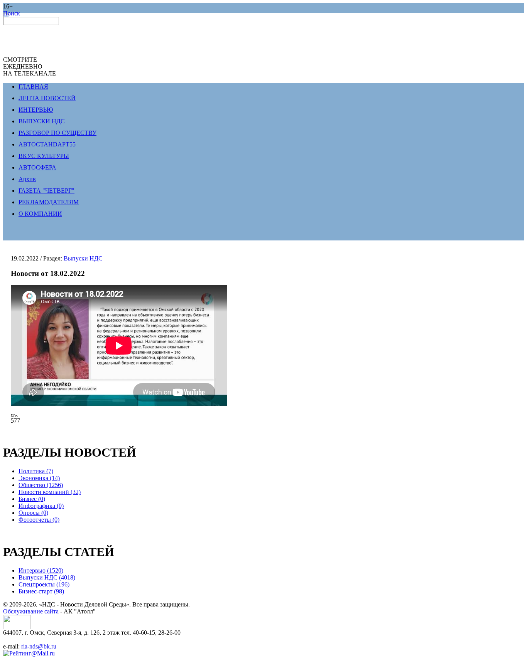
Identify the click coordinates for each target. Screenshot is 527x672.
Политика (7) (36, 471)
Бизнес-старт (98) (41, 591)
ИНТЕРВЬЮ (36, 109)
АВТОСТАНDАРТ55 (47, 144)
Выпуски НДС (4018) (47, 577)
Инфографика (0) (41, 505)
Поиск (11, 13)
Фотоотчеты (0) (39, 519)
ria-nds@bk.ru (38, 646)
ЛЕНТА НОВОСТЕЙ (47, 98)
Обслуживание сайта (31, 611)
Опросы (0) (33, 512)
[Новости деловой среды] (17, 627)
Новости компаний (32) (50, 492)
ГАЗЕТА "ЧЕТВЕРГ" (46, 190)
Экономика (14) (39, 478)
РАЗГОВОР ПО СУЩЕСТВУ (57, 132)
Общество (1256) (41, 485)
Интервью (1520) (41, 570)
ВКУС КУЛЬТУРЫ (44, 156)
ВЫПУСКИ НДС (42, 121)
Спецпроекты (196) (44, 584)
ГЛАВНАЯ (33, 86)
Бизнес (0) (32, 499)
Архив (27, 179)
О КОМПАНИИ (40, 213)
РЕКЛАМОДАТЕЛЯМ (49, 202)
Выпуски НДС (83, 258)
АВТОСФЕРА (37, 167)
